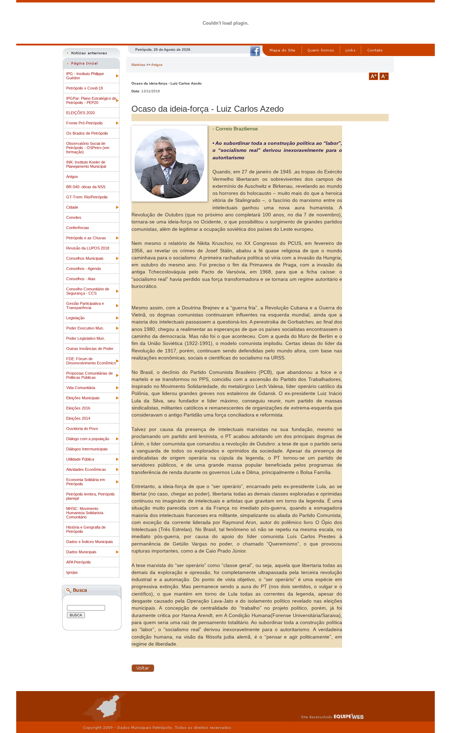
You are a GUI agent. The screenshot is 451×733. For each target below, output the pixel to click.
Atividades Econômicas (86, 469)
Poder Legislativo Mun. (85, 338)
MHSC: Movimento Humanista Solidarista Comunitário (84, 512)
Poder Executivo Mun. (85, 328)
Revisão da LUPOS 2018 (87, 248)
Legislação (75, 318)
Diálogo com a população (87, 439)
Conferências (77, 228)
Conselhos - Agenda (83, 268)
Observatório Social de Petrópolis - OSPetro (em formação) (87, 147)
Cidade (72, 207)
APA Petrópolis (78, 562)
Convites (73, 217)
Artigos (72, 176)
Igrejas (72, 572)
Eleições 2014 (78, 418)
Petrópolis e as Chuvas (86, 238)
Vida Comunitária (80, 388)
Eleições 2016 (78, 408)
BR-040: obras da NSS (85, 187)
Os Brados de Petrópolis (87, 133)
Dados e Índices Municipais (89, 542)
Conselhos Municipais (85, 258)
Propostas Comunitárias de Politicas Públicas (89, 375)
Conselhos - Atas (80, 279)
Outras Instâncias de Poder (89, 348)
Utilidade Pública (80, 459)
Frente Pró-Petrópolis (84, 123)
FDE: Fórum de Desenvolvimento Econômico (91, 361)
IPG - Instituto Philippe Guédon (85, 76)
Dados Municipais (81, 552)
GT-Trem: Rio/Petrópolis (87, 197)
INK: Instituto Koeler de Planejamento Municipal (86, 164)
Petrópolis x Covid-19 (84, 88)
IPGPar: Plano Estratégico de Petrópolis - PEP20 (91, 100)
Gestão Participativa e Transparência (85, 305)
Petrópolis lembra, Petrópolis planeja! (90, 496)
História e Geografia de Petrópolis (86, 529)
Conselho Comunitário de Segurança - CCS (87, 291)
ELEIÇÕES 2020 (80, 113)
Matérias (138, 65)
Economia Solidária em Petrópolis (85, 482)
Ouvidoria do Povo (82, 428)
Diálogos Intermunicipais (87, 449)
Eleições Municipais (83, 398)
